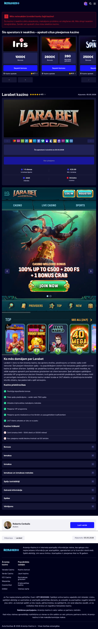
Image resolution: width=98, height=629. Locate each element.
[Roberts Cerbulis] (7, 525)
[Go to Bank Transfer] (59, 141)
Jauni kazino (23, 574)
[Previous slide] (9, 79)
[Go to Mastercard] (14, 141)
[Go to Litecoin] (51, 141)
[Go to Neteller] (22, 141)
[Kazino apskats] (20, 44)
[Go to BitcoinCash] (67, 141)
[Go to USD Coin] (71, 141)
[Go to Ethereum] (38, 141)
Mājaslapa (8, 538)
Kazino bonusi (24, 570)
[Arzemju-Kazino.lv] (11, 3)
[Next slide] (25, 79)
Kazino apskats (10, 74)
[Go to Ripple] (34, 141)
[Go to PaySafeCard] (47, 141)
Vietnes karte (23, 589)
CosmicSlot (7, 585)
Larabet (19, 538)
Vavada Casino (8, 570)
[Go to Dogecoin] (55, 141)
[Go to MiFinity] (26, 141)
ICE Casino (6, 577)
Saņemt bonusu (20, 68)
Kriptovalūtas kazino (23, 584)
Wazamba (6, 581)
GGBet (4, 589)
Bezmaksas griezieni (22, 578)
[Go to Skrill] (18, 141)
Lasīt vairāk (85, 525)
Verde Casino (7, 574)
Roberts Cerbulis (21, 524)
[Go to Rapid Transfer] (63, 141)
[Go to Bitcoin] (30, 141)
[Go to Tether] (42, 141)
